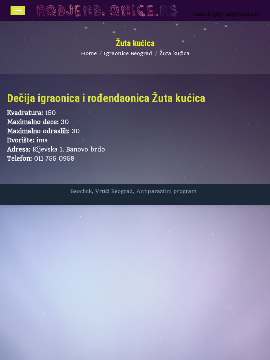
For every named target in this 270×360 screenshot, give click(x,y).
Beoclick (81, 191)
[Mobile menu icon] (18, 10)
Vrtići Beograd (114, 191)
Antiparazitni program (166, 191)
